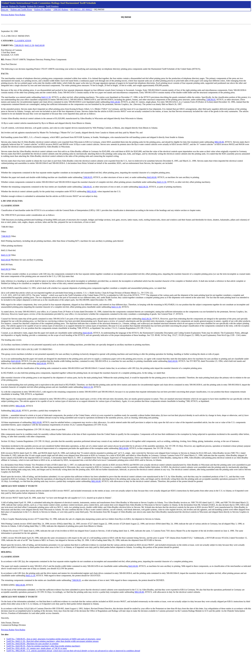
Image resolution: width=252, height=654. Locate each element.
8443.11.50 (29, 45)
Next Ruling (20, 15)
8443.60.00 (39, 45)
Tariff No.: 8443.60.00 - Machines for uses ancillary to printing (32, 643)
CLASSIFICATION (22, 41)
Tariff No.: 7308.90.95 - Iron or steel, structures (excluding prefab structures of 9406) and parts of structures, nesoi (53, 639)
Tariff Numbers (52, 6)
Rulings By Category (36, 6)
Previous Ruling (7, 15)
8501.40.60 (115, 102)
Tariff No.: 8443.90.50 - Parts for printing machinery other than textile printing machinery (43, 646)
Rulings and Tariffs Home (21, 9)
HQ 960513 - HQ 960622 (81, 9)
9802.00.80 (219, 142)
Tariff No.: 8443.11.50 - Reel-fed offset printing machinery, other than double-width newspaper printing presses (52, 641)
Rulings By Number (17, 6)
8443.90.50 (143, 187)
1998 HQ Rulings (60, 9)
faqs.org (5, 6)
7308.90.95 (19, 45)
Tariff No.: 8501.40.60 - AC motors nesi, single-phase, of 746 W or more (36, 648)
